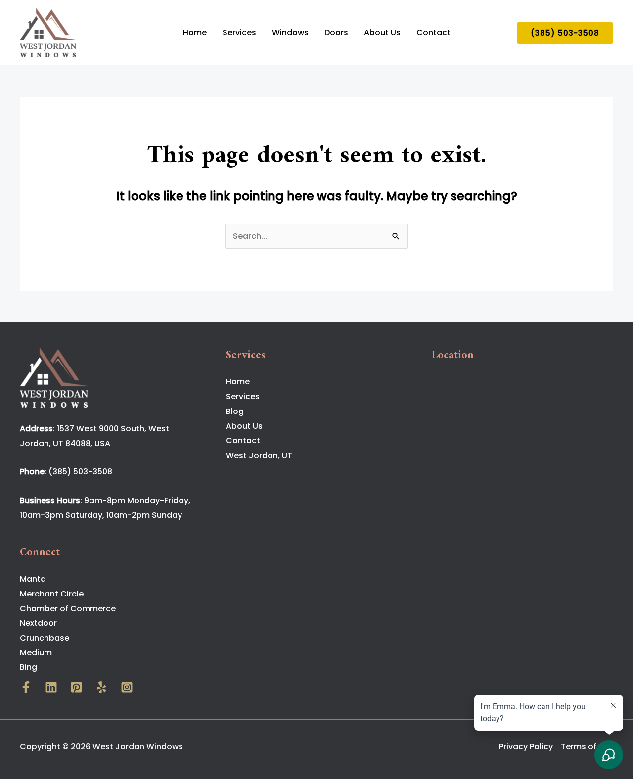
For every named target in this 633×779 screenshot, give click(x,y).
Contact (433, 32)
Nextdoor (38, 623)
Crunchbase (44, 637)
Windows (290, 32)
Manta (33, 579)
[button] (565, 33)
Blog (235, 411)
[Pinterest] (76, 687)
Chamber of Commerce (68, 608)
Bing (28, 667)
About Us (382, 32)
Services (239, 32)
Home (195, 32)
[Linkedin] (51, 687)
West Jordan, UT (259, 455)
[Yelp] (101, 687)
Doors (336, 32)
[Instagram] (127, 687)
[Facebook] (26, 687)
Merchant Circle (52, 593)
